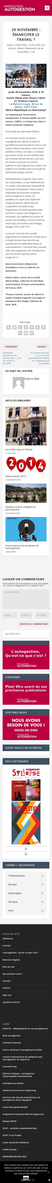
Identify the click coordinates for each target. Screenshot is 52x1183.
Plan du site (8, 966)
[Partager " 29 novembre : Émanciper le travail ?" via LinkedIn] (37, 327)
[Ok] (48, 1172)
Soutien (6, 980)
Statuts (6, 988)
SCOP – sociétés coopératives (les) (20, 1128)
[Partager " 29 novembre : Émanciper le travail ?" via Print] (32, 333)
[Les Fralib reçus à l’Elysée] (26, 426)
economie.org (9, 1066)
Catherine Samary (12, 1042)
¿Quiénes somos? (11, 1002)
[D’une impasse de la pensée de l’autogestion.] (26, 529)
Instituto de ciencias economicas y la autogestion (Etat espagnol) (21, 1098)
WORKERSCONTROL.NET (15, 1156)
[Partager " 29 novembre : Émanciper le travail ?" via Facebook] (9, 327)
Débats (20, 48)
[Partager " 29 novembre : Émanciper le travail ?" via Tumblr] (26, 327)
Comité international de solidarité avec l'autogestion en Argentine (22, 1058)
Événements (31, 48)
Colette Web (20, 45)
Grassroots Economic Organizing (19, 1090)
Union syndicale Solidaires (16, 1142)
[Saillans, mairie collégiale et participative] (26, 493)
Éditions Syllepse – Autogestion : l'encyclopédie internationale (19, 1074)
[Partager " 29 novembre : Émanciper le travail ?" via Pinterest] (32, 327)
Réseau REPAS (9, 1121)
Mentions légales (11, 959)
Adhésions (8, 938)
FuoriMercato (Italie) (13, 1083)
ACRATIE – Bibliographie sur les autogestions (25, 1028)
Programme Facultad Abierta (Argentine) (23, 1114)
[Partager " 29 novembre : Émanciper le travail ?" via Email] (26, 333)
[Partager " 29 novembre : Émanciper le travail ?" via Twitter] (14, 327)
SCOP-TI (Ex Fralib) (12, 1135)
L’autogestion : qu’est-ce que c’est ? (21, 952)
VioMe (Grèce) (9, 1149)
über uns (7, 995)
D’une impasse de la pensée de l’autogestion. (21, 546)
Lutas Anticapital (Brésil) (15, 1107)
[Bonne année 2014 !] (26, 464)
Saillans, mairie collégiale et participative (20, 508)
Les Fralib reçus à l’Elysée (18, 449)
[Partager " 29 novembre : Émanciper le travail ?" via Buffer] (43, 327)
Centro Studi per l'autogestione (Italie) (22, 1049)
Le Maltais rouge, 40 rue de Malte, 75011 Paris (26, 105)
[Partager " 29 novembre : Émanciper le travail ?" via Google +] (20, 327)
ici (39, 131)
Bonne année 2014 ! (15, 476)
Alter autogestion (12, 1035)
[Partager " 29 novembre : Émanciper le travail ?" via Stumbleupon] (20, 333)
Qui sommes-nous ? (13, 973)
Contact (7, 945)
